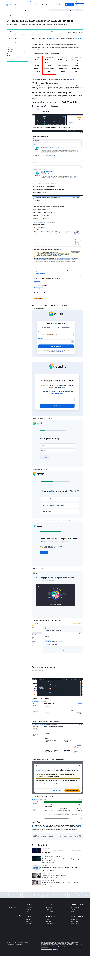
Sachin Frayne (54, 853)
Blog (51, 10)
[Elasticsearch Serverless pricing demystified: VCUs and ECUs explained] (57, 883)
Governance (73, 909)
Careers (28, 919)
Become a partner (50, 913)
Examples (63, 10)
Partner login (49, 909)
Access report (29, 1)
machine (42, 39)
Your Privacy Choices (52, 949)
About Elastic (29, 907)
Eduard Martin (34, 31)
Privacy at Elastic (50, 923)
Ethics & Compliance (50, 927)
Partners (68, 1)
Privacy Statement (21, 942)
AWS (38, 108)
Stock (72, 913)
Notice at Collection (44, 949)
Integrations (71, 10)
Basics (52, 31)
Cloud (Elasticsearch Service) (63, 828)
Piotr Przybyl (54, 877)
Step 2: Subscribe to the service (14, 49)
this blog (72, 79)
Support (72, 1)
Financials (73, 911)
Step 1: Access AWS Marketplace (15, 47)
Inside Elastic (46, 856)
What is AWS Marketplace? (12, 41)
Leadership (28, 909)
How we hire (29, 923)
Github (80, 10)
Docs (47, 4)
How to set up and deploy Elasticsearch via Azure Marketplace (43, 837)
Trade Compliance (50, 925)
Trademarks (9, 942)
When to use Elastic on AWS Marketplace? (15, 43)
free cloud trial (77, 38)
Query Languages (59, 856)
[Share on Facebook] (13, 64)
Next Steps (9, 55)
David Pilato (54, 870)
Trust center (48, 921)
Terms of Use (14, 942)
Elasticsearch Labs (13, 10)
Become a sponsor (75, 923)
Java (44, 873)
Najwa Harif (53, 862)
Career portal (29, 921)
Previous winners (74, 919)
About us (63, 1)
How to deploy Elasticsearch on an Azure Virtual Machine (70, 837)
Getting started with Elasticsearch (75, 32)
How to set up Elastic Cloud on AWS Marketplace (17, 45)
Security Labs (25, 10)
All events (73, 925)
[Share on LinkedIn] (11, 64)
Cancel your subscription (12, 53)
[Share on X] (8, 64)
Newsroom (28, 913)
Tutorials (56, 10)
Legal (47, 919)
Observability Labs (35, 10)
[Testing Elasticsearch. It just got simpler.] (57, 875)
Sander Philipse (56, 886)
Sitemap (26, 942)
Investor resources (75, 907)
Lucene (49, 848)
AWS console (40, 673)
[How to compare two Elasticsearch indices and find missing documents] (57, 868)
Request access (49, 911)
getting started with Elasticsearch (53, 38)
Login (83, 1)
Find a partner (49, 907)
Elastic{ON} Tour (74, 921)
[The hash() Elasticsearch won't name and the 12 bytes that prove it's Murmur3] (57, 851)
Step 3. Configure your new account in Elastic (17, 51)
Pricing (43, 4)
